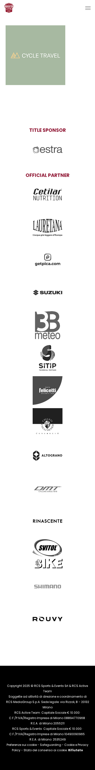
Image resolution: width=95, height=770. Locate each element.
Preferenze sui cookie (22, 745)
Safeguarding (50, 745)
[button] (88, 7)
